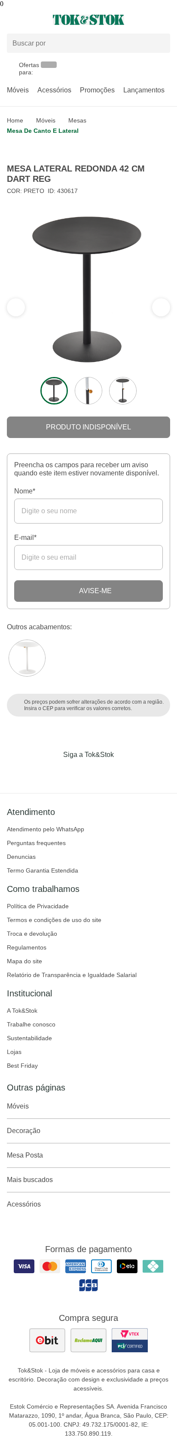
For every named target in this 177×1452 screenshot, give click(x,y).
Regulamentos (26, 947)
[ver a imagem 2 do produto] (88, 390)
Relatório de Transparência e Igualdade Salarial (72, 974)
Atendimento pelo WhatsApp (45, 829)
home (15, 120)
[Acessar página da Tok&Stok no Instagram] (76, 772)
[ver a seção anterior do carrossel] (161, 307)
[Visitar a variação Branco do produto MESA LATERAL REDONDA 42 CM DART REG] (27, 658)
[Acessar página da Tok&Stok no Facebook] (52, 772)
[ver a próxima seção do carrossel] (16, 307)
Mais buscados (30, 1179)
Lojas (14, 1051)
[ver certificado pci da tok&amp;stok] (130, 1340)
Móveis (18, 90)
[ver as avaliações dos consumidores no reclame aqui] (88, 1340)
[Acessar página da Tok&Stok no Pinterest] (100, 772)
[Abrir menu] (29, 20)
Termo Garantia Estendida (42, 870)
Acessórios (54, 90)
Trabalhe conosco (31, 1024)
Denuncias (21, 856)
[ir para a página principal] (88, 20)
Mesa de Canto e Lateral (43, 130)
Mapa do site (24, 961)
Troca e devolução (32, 933)
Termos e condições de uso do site (54, 919)
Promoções (97, 90)
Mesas (77, 120)
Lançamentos (144, 90)
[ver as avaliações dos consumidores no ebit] (47, 1340)
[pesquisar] (160, 43)
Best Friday (22, 1065)
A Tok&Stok (22, 1010)
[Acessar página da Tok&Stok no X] (124, 772)
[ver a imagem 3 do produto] (123, 390)
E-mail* (25, 537)
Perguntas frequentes (36, 842)
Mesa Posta (25, 1155)
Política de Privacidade (38, 906)
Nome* (24, 491)
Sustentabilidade (29, 1038)
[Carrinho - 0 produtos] (165, 20)
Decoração (23, 1130)
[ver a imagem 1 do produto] (54, 390)
